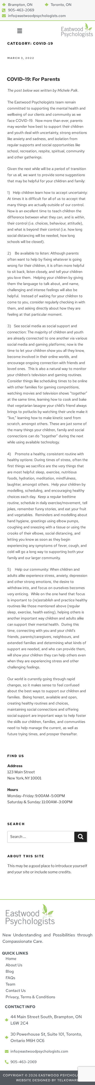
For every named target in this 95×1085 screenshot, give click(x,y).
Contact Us (16, 990)
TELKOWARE (68, 1080)
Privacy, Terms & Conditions (30, 997)
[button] (19, 31)
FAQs (10, 977)
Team (10, 984)
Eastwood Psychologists (64, 1075)
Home (11, 958)
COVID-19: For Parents (33, 79)
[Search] (80, 837)
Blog (10, 971)
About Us (14, 965)
